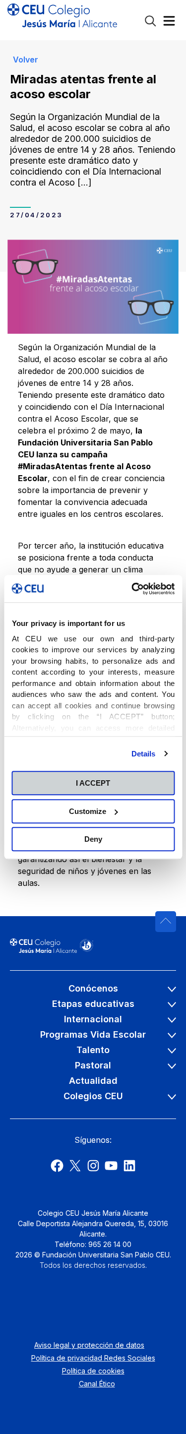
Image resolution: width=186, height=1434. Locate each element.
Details (143, 753)
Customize (87, 811)
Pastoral (93, 1065)
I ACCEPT (93, 783)
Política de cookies (93, 1371)
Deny (93, 839)
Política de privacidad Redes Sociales (93, 1358)
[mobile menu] (169, 23)
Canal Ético (97, 1383)
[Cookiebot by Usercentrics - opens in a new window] (132, 588)
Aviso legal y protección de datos (89, 1345)
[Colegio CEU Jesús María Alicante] (62, 19)
